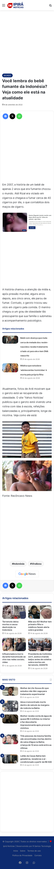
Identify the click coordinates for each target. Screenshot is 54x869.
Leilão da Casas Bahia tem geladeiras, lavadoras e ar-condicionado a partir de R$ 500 (36, 759)
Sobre (22, 851)
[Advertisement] (27, 40)
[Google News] (27, 574)
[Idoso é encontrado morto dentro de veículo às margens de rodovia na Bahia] (10, 706)
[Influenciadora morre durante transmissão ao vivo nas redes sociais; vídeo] (14, 644)
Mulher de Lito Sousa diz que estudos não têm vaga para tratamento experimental (34, 691)
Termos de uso (34, 851)
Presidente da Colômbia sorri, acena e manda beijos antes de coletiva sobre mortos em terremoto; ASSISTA (40, 659)
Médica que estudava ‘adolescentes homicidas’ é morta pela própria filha (33, 370)
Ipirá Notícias (9, 846)
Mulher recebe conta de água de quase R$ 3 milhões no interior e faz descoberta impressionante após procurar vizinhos (36, 722)
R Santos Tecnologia (42, 846)
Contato (38, 855)
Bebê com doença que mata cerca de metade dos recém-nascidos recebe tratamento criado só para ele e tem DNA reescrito (34, 347)
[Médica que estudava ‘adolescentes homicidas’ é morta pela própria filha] (10, 367)
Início (15, 851)
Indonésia (18, 563)
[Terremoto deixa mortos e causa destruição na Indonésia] (14, 612)
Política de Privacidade (22, 855)
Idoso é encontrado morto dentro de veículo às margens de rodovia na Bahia (34, 705)
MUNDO (7, 75)
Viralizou (36, 563)
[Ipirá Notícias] (15, 5)
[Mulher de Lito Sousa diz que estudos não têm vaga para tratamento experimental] (10, 691)
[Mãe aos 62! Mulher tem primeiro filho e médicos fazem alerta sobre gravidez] (40, 612)
